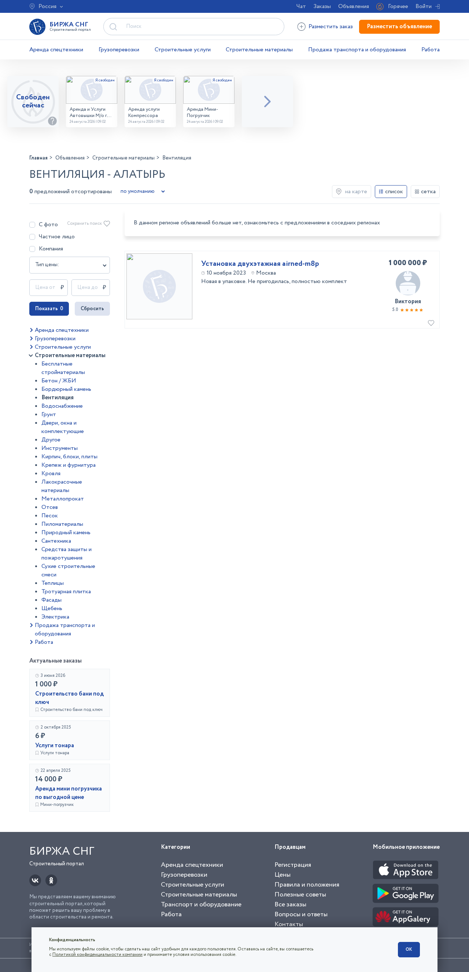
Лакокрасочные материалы (61, 486)
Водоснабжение (62, 406)
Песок (49, 515)
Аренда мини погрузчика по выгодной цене (68, 793)
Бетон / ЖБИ (58, 381)
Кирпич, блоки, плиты (69, 456)
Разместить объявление (399, 26)
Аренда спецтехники (56, 49)
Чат (301, 6)
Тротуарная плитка (66, 591)
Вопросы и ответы (301, 914)
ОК (409, 949)
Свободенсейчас (33, 101)
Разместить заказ (331, 26)
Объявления (353, 6)
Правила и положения (306, 885)
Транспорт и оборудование (201, 904)
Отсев (49, 507)
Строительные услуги (183, 49)
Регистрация (292, 865)
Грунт (48, 414)
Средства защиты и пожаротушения (66, 553)
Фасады (51, 600)
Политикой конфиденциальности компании (97, 954)
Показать (49, 308)
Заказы (322, 6)
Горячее (398, 6)
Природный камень (66, 532)
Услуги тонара (54, 745)
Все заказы (290, 904)
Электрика (55, 617)
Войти (424, 6)
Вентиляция (57, 397)
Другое (50, 440)
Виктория (408, 301)
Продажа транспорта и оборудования (357, 49)
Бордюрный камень (66, 389)
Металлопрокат (62, 499)
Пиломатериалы (62, 524)
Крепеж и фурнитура (68, 465)
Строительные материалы (259, 49)
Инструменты (59, 448)
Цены (282, 875)
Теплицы (52, 583)
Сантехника (56, 541)
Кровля (50, 473)
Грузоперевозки (119, 49)
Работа (430, 49)
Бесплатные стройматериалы (63, 368)
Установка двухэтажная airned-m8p (260, 264)
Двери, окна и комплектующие (62, 427)
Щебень (51, 608)
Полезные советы (300, 894)
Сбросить (92, 308)
